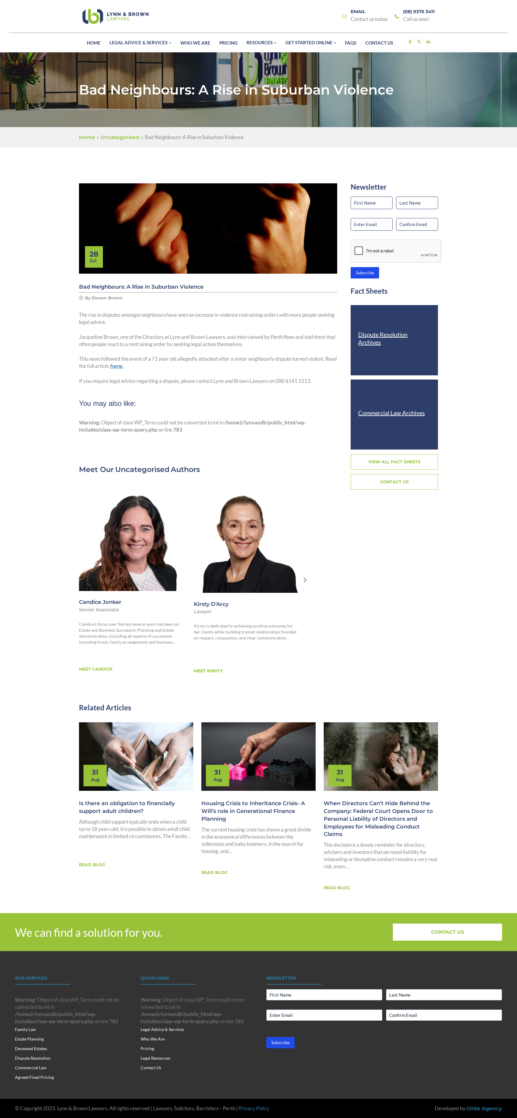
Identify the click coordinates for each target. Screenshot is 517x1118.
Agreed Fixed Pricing (34, 1077)
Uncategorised (142, 469)
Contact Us (151, 1067)
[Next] (305, 580)
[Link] (344, 16)
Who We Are (153, 1038)
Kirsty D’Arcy (211, 604)
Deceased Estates (31, 1048)
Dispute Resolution (33, 1058)
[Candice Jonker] (131, 538)
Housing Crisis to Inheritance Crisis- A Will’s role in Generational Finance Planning (253, 811)
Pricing (147, 1048)
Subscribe (365, 272)
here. (116, 366)
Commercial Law (30, 1067)
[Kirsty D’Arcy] (246, 539)
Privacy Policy (253, 1108)
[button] (169, 43)
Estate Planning (29, 1038)
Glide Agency (484, 1108)
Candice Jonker (100, 602)
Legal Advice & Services (162, 1029)
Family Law (25, 1029)
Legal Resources (155, 1058)
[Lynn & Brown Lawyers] (115, 16)
